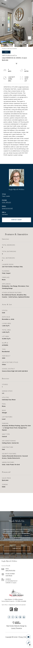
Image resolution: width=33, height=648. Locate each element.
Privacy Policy (23, 637)
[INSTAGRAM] (12, 617)
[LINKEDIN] (16, 617)
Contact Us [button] (16, 548)
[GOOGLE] (20, 617)
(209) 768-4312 (6, 202)
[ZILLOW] (23, 617)
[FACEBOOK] (9, 617)
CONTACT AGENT (16, 220)
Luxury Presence (16, 628)
